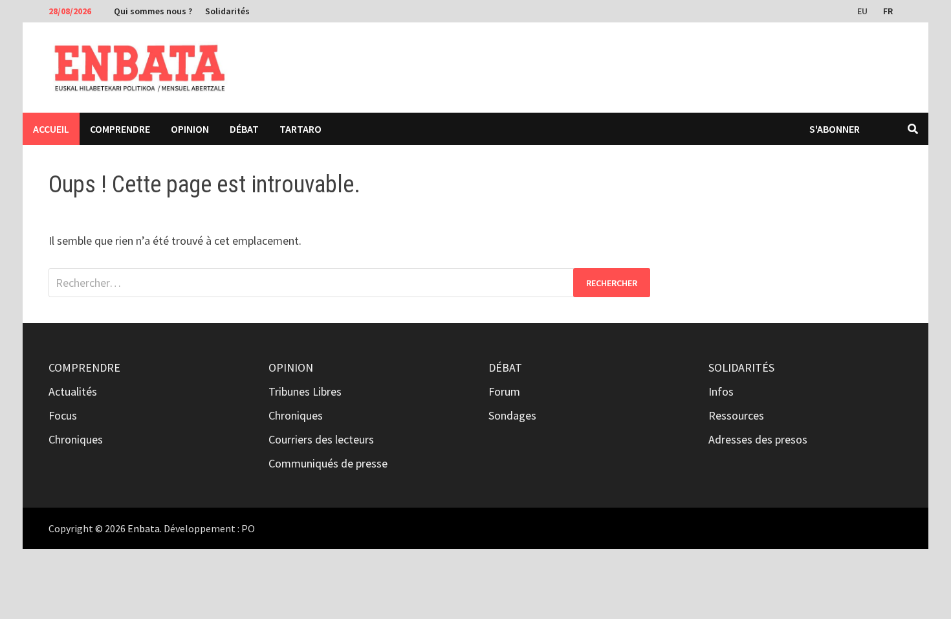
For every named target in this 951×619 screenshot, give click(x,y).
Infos (721, 391)
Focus (63, 415)
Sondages (512, 415)
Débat (244, 128)
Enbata (143, 528)
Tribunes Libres (305, 391)
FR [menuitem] (888, 11)
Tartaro (300, 128)
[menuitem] (864, 10)
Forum (504, 391)
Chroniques (76, 439)
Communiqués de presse (328, 463)
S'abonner (834, 128)
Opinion (190, 128)
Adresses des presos (757, 439)
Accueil (51, 128)
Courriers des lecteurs (321, 439)
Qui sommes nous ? (153, 11)
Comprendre (120, 128)
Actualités (73, 391)
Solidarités (227, 11)
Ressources (736, 415)
